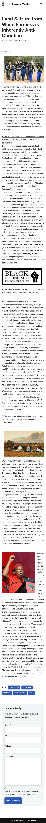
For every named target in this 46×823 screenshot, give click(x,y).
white (31, 692)
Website (7, 746)
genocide (7, 692)
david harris (14, 687)
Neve (12, 820)
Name (7, 725)
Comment (9, 756)
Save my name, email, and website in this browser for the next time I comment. (21, 793)
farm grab (27, 687)
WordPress (31, 820)
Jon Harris (8, 41)
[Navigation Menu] (41, 4)
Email (7, 735)
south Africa (20, 692)
